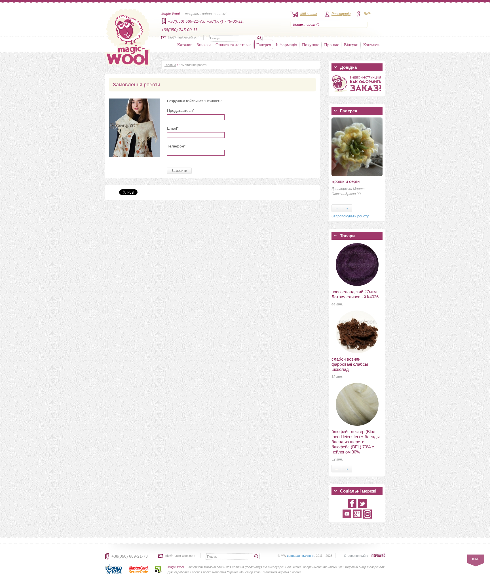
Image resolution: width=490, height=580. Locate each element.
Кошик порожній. (306, 25)
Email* (172, 128)
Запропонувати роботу (350, 216)
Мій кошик (308, 14)
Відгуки (351, 44)
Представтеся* (180, 110)
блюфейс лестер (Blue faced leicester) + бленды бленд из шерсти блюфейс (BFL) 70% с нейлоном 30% (355, 441)
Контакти (372, 44)
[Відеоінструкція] (357, 93)
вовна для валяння (300, 555)
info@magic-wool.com (183, 37)
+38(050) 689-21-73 (129, 556)
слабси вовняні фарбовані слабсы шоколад (349, 364)
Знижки (204, 44)
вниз (476, 559)
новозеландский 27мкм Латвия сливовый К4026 (355, 294)
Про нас (331, 44)
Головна (170, 65)
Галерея (263, 44)
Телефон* (176, 146)
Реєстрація (340, 14)
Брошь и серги (345, 181)
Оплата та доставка (234, 44)
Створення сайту (356, 555)
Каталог (184, 44)
